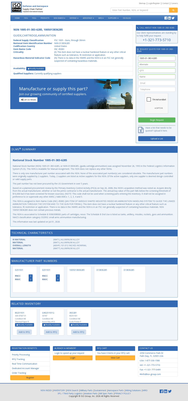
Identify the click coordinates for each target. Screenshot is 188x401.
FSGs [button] (34, 18)
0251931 (19, 270)
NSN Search (72, 390)
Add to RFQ (24, 332)
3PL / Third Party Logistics (70, 393)
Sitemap (142, 3)
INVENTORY (59, 390)
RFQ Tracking (18, 359)
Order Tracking (19, 372)
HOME (17, 18)
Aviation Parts (91, 393)
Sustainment (100, 390)
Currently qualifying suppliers (37, 73)
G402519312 (48, 312)
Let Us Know (30, 99)
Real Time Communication (24, 363)
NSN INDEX (46, 390)
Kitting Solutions (133, 390)
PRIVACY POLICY (123, 393)
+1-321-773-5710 (157, 39)
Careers (174, 3)
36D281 (73, 312)
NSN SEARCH (59, 18)
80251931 (19, 312)
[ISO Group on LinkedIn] (170, 17)
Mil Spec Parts (106, 393)
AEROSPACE (88, 18)
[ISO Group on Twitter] (173, 17)
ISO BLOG (127, 18)
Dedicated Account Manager (25, 368)
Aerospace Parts (116, 390)
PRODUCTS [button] (45, 18)
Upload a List (157, 138)
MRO (100, 18)
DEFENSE (73, 18)
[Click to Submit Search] (173, 10)
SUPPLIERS (112, 18)
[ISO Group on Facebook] (166, 17)
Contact (165, 3)
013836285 (101, 270)
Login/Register (154, 3)
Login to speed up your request (69, 353)
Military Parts (86, 390)
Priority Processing (21, 354)
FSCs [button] (26, 18)
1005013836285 (77, 270)
